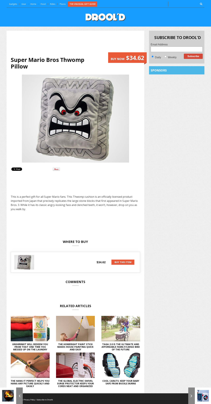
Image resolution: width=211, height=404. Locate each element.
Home (33, 4)
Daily (158, 57)
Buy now (127, 58)
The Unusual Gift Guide (83, 4)
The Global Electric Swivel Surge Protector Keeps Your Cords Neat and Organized (75, 383)
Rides (52, 4)
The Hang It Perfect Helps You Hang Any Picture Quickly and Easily (30, 383)
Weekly (172, 57)
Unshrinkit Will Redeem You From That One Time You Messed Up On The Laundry (30, 347)
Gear (23, 4)
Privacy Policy (29, 400)
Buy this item (123, 262)
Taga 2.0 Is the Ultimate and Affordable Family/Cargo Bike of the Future (121, 347)
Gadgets (13, 4)
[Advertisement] (75, 43)
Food (43, 4)
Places (63, 4)
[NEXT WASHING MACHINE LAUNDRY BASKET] (199, 395)
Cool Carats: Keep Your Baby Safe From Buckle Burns (120, 382)
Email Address (159, 44)
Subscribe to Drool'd (45, 400)
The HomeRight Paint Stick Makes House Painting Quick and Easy (75, 347)
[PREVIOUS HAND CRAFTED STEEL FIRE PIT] (11, 395)
